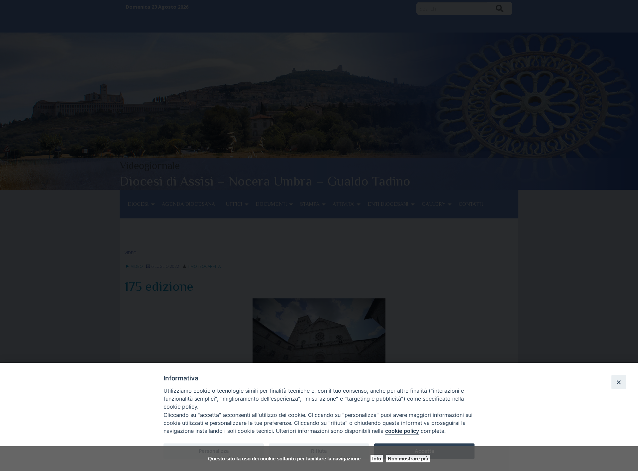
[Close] (618, 382)
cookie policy (402, 431)
